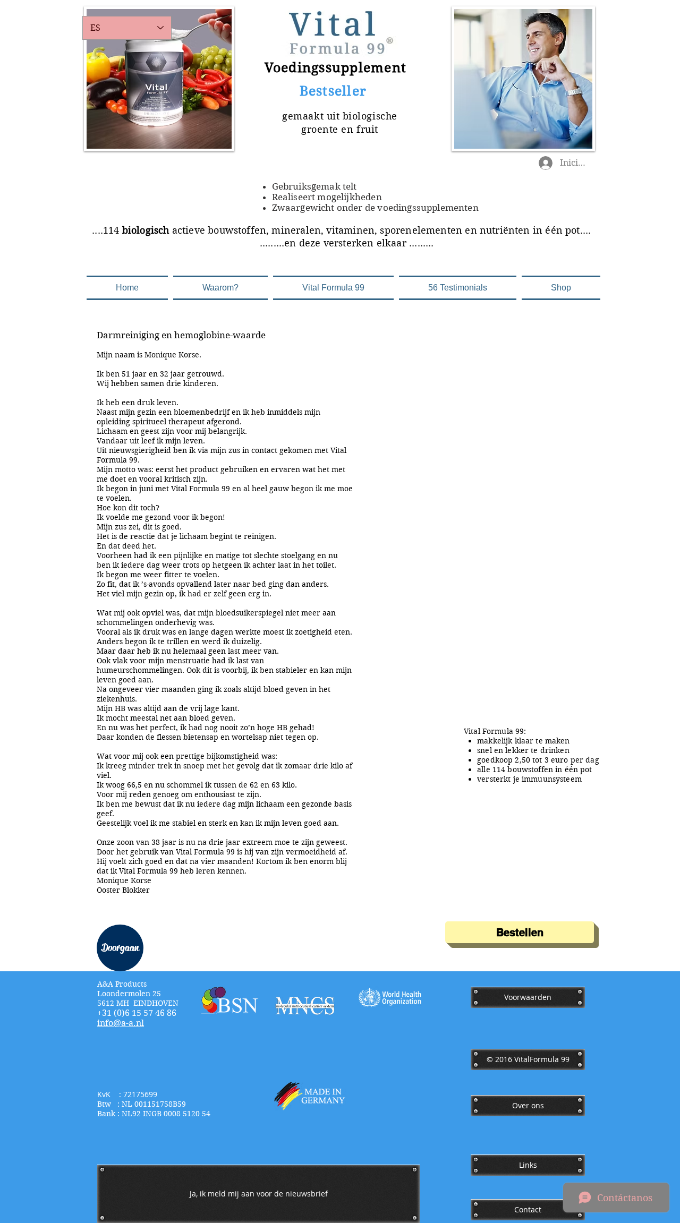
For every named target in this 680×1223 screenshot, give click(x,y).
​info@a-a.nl (120, 1023)
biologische (370, 116)
